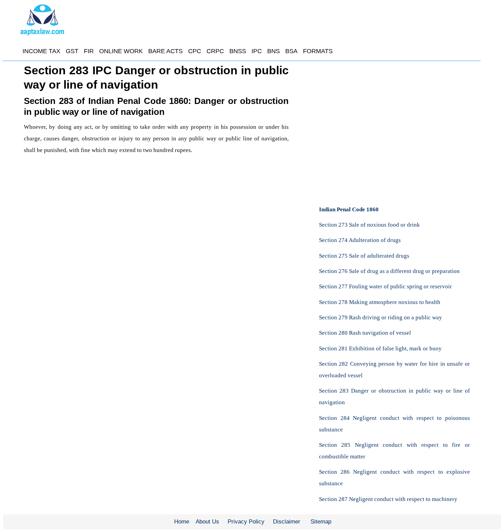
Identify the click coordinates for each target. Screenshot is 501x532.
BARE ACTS (165, 51)
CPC (194, 51)
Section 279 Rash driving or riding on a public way (380, 317)
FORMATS (318, 51)
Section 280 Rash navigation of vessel (365, 333)
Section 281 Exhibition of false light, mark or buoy (380, 348)
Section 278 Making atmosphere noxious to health (379, 302)
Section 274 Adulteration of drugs (360, 240)
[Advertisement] (394, 114)
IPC (257, 51)
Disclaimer (286, 521)
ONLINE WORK (121, 51)
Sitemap (320, 521)
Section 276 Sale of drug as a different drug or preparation (389, 271)
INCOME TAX (41, 51)
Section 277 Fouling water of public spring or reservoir (385, 286)
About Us (207, 521)
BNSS (237, 51)
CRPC (215, 51)
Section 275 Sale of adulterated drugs (364, 256)
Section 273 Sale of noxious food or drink (369, 225)
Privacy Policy (246, 521)
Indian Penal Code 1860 (349, 209)
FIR (89, 51)
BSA (291, 51)
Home (181, 521)
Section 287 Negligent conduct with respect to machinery (388, 499)
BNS (273, 51)
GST (72, 51)
